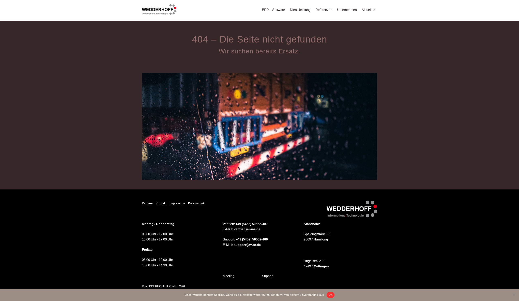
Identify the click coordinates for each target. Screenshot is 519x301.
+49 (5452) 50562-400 (252, 239)
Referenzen (323, 10)
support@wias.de (247, 245)
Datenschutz (197, 203)
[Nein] (514, 295)
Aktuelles (368, 10)
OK (330, 294)
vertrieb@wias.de (247, 229)
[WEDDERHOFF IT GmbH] (159, 13)
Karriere (147, 203)
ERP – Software (273, 10)
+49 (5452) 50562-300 (252, 224)
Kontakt (161, 203)
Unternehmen (347, 10)
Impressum (177, 203)
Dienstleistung (300, 10)
